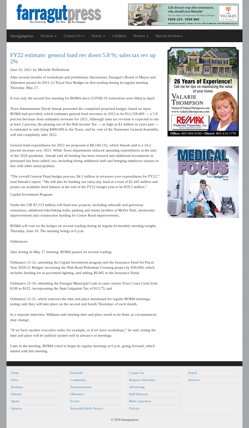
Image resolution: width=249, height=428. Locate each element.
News (14, 380)
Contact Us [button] (73, 36)
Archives (194, 380)
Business (17, 387)
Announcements (81, 387)
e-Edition (119, 36)
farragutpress (21, 35)
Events (74, 401)
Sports (15, 401)
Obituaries (77, 394)
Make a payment (140, 401)
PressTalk (76, 373)
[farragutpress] (65, 14)
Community (78, 380)
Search (192, 373)
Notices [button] (139, 36)
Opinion (16, 408)
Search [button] (97, 36)
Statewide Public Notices (86, 408)
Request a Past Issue (142, 380)
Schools (16, 394)
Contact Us (136, 373)
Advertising (137, 387)
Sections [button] (47, 36)
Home (15, 373)
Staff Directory (138, 394)
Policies (134, 408)
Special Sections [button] (168, 36)
